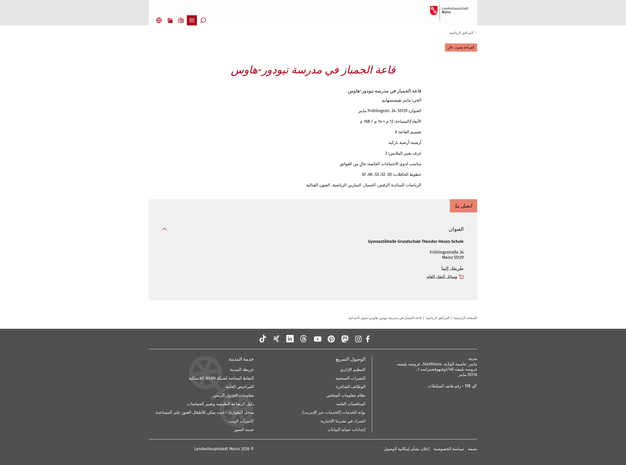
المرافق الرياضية (461, 33)
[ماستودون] (344, 338)
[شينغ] (276, 338)
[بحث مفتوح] (203, 20)
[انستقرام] (358, 338)
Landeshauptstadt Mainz (217, 448)
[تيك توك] (263, 338)
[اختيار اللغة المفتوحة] (159, 20)
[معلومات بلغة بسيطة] (181, 20)
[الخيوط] (304, 338)
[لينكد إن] (290, 338)
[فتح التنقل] (192, 20)
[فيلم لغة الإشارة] (170, 20)
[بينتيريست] (331, 338)
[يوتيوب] (317, 338)
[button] (461, 47)
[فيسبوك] (367, 338)
